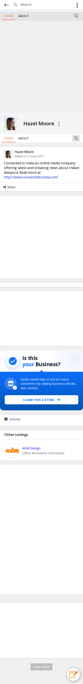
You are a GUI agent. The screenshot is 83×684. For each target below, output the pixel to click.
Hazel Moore (24, 152)
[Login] (77, 5)
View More (41, 667)
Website (15, 419)
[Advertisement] (41, 65)
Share (11, 187)
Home (8, 16)
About (23, 16)
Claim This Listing (38, 400)
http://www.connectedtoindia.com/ (31, 177)
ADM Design (31, 448)
